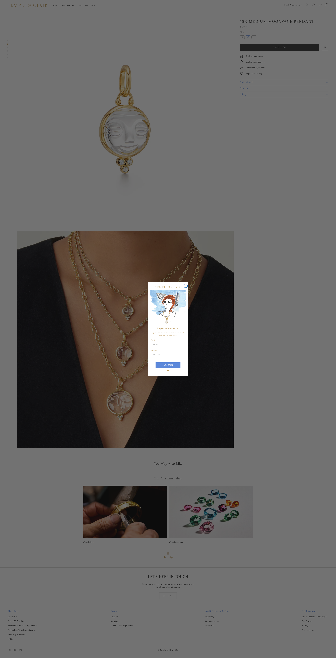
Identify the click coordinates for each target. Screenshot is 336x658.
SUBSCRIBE (167, 365)
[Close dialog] (186, 286)
